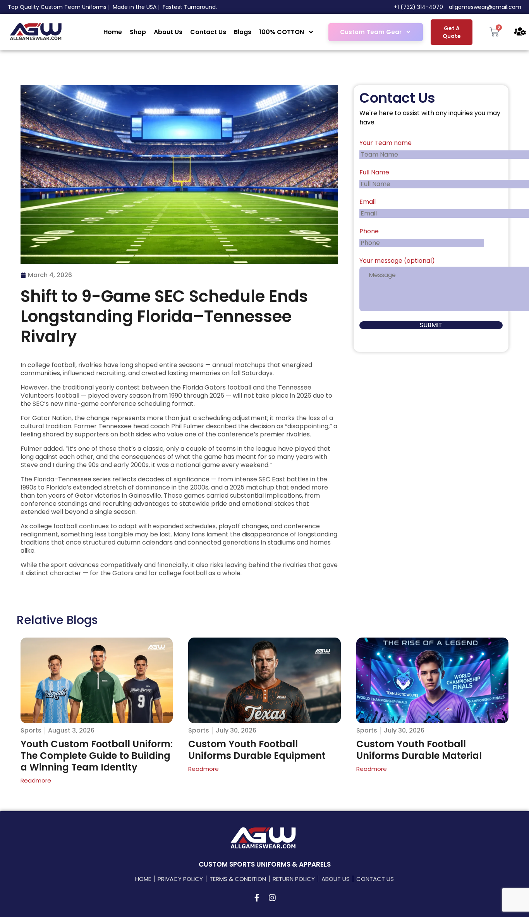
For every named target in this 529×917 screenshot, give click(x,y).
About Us (168, 32)
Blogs (242, 32)
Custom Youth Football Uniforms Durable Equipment (257, 750)
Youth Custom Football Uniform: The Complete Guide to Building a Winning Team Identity (97, 756)
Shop (138, 32)
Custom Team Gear (371, 32)
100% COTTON (281, 32)
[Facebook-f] (256, 897)
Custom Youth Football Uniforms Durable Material (419, 750)
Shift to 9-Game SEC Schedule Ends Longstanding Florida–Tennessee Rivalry (164, 316)
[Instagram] (272, 897)
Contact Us (208, 32)
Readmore (36, 780)
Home (112, 32)
